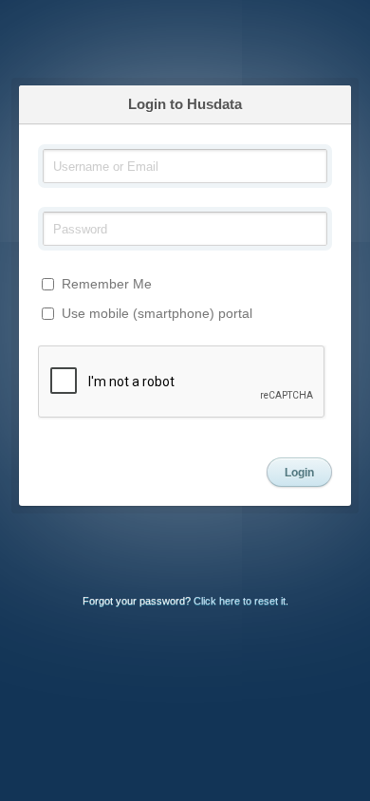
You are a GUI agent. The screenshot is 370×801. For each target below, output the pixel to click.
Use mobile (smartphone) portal (155, 313)
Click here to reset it (240, 600)
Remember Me (105, 283)
